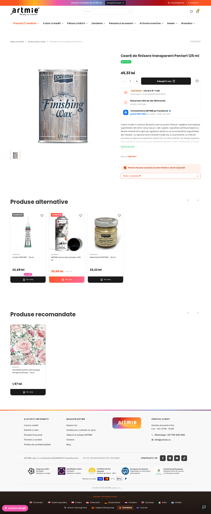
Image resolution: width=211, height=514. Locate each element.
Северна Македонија (103, 507)
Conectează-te (177, 3)
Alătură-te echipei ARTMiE (79, 435)
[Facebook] (163, 458)
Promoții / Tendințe (24, 23)
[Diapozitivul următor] (42, 232)
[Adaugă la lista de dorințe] (41, 215)
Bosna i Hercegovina (75, 507)
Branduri (186, 23)
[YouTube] (177, 458)
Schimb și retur (31, 430)
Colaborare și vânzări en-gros (81, 430)
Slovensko (36, 502)
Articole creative (150, 23)
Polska (76, 502)
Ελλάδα (176, 502)
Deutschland (112, 502)
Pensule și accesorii (121, 23)
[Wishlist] (197, 81)
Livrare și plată (31, 425)
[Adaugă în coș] (28, 279)
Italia (162, 502)
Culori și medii (52, 23)
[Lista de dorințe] (191, 11)
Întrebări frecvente (33, 435)
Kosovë (142, 507)
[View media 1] (15, 155)
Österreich (93, 502)
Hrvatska (131, 502)
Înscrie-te (194, 3)
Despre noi (71, 425)
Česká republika (57, 502)
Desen (171, 23)
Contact (70, 439)
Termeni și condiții (33, 439)
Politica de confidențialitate (37, 444)
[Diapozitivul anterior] (13, 232)
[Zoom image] (62, 106)
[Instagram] (170, 458)
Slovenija (147, 502)
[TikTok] (184, 458)
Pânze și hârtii (76, 23)
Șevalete (96, 23)
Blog (68, 444)
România (125, 507)
